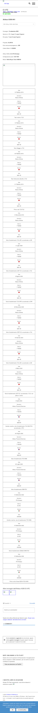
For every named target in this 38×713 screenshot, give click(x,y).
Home (4, 11)
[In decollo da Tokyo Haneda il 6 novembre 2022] (12, 592)
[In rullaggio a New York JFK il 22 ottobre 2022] (6, 592)
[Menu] (32, 3)
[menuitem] (28, 3)
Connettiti (32, 603)
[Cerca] (28, 3)
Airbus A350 (17, 11)
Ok (12, 709)
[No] (36, 707)
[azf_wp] (16, 3)
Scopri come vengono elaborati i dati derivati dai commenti (18, 618)
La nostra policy (22, 709)
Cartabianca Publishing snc (12, 694)
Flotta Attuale (10, 11)
